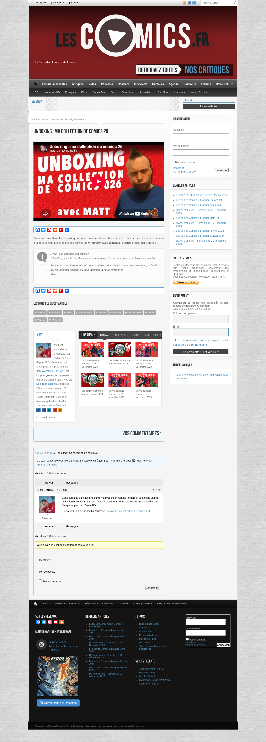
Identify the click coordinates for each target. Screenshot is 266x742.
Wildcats (41, 320)
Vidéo (92, 84)
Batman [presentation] (104, 335)
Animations (146, 92)
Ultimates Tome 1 (148, 672)
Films (84, 92)
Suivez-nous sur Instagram (60, 702)
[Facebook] (44, 410)
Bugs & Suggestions (149, 624)
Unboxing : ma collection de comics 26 (127, 511)
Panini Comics (85, 312)
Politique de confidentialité (67, 603)
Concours (189, 84)
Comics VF (144, 627)
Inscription (179, 168)
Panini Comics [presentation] (152, 335)
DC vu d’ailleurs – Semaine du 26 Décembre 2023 (90, 363)
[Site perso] (60, 410)
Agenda (174, 84)
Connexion (152, 587)
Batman (41, 312)
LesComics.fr (58, 405)
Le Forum (123, 603)
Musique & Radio (147, 639)
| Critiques (40, 2)
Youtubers (179, 92)
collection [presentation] (120, 335)
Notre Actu (221, 84)
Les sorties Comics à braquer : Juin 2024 (199, 200)
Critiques (78, 84)
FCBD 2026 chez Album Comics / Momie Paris (202, 195)
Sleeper (102, 312)
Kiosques (70, 92)
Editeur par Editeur (142, 603)
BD (36, 92)
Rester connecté (51, 581)
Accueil (39, 453)
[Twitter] (38, 410)
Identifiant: (45, 560)
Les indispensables (54, 84)
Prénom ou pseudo (185, 313)
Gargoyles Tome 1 (148, 683)
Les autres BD (52, 92)
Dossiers (123, 84)
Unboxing (117, 312)
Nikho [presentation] (136, 335)
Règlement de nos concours (99, 603)
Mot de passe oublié (184, 171)
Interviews (140, 84)
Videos (81, 119)
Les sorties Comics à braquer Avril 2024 (198, 205)
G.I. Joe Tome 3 (147, 676)
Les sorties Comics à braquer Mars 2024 (119, 362)
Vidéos (151, 312)
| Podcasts (57, 2)
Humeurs (158, 84)
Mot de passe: (47, 571)
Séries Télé (99, 92)
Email (176, 326)
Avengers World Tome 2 (151, 668)
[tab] (104, 335)
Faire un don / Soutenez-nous (172, 603)
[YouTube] (55, 410)
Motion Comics (198, 92)
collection (55, 312)
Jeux (113, 92)
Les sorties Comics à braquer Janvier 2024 (200, 235)
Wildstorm (56, 320)
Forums (206, 84)
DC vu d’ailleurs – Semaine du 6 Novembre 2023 (144, 393)
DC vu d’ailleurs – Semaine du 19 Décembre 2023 (144, 363)
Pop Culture (145, 642)
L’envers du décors (149, 635)
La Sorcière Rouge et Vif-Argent (155, 680)
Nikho (69, 312)
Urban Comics (134, 312)
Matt (57, 119)
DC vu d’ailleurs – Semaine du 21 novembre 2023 (117, 393)
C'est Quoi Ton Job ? (53, 371)
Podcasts (107, 84)
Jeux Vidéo (128, 92)
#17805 (157, 490)
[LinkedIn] (49, 410)
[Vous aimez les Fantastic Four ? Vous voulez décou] (57, 676)
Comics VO (145, 631)
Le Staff (46, 603)
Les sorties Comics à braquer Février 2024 (92, 392)
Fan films (163, 92)
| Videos (74, 2)
